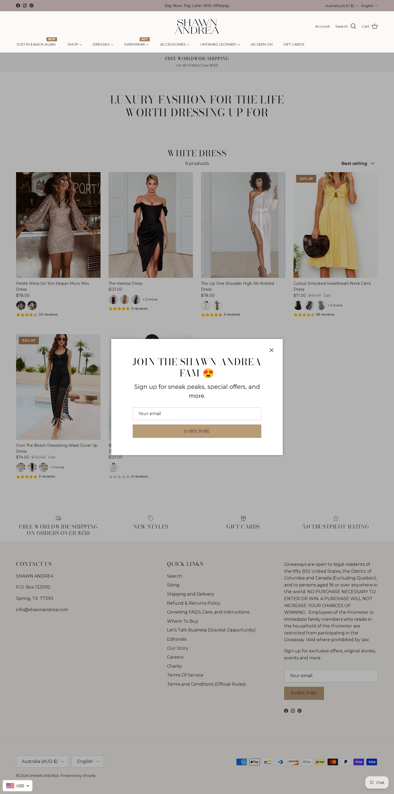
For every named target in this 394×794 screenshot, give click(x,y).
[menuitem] (36, 44)
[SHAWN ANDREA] (197, 26)
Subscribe (197, 431)
